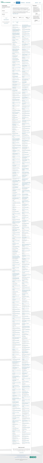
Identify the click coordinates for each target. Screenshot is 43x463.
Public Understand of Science (26, 347)
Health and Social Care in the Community (16, 299)
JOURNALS (18, 2)
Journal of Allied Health (25, 38)
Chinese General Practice (15, 167)
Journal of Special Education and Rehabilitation (26, 157)
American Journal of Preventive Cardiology (15, 73)
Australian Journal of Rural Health (16, 105)
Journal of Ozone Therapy (25, 130)
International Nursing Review (16, 408)
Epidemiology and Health (15, 227)
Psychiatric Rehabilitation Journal (25, 332)
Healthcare (13, 346)
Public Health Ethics (24, 338)
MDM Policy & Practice (25, 232)
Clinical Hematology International (15, 175)
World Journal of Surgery (25, 440)
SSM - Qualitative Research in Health (26, 397)
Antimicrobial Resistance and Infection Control (16, 84)
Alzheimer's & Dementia (15, 46)
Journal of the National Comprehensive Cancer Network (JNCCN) (25, 198)
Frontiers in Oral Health (15, 262)
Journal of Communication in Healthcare (26, 57)
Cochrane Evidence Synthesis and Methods (16, 190)
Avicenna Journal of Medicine (16, 110)
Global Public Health (15, 291)
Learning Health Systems (25, 223)
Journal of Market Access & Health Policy (25, 103)
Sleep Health (24, 383)
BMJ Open (13, 131)
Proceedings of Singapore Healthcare (25, 324)
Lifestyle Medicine (24, 225)
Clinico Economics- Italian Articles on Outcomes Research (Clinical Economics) (16, 181)
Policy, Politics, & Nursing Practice (25, 308)
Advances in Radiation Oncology (15, 40)
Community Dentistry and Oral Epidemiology (16, 195)
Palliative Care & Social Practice (25, 283)
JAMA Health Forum (15, 424)
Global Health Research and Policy (16, 286)
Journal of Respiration (25, 152)
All (17, 22)
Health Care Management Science (15, 302)
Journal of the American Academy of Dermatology (25, 172)
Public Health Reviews (25, 345)
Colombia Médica (14, 192)
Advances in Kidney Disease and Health (16, 37)
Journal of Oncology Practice (26, 128)
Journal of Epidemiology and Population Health (26, 65)
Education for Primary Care (16, 219)
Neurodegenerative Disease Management (26, 258)
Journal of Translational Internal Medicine (25, 204)
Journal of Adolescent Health (26, 31)
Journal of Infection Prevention (26, 94)
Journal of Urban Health (25, 207)
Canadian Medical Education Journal (16, 159)
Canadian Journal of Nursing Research (16, 156)
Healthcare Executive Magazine (15, 349)
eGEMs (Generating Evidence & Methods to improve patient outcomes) (16, 222)
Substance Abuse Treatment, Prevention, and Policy (26, 403)
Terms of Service (21, 457)
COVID (13, 200)
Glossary (24, 457)
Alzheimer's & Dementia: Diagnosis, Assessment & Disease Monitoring (15, 50)
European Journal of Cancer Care (16, 235)
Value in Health (24, 431)
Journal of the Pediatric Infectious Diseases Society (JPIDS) (26, 201)
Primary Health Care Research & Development (26, 321)
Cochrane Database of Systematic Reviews (15, 187)
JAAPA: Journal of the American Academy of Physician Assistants (16, 421)
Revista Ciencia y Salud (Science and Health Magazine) (26, 364)
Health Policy (14, 325)
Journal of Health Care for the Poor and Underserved (26, 79)
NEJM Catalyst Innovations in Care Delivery (26, 255)
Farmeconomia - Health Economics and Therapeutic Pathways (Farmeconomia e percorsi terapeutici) (16, 256)
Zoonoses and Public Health (26, 442)
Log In (40, 2)
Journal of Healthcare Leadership (25, 92)
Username (2, 10)
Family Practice (14, 253)
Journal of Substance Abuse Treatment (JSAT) (26, 160)
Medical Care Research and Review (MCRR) (25, 237)
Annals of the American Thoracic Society (15, 81)
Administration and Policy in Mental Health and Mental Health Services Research (16, 34)
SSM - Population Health (25, 394)
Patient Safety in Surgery (25, 296)
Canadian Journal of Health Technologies (16, 150)
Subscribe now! (15, 13)
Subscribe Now (6, 23)
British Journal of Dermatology (16, 145)
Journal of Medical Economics (26, 105)
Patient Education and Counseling (25, 294)
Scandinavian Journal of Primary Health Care (25, 376)
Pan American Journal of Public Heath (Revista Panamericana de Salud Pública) (26, 290)
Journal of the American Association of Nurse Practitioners (25, 179)
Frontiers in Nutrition (15, 260)
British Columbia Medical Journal (15, 142)
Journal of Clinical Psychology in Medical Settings (26, 54)
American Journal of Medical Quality (16, 70)
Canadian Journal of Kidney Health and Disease (16, 153)
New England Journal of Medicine (25, 261)
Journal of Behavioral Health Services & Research (26, 44)
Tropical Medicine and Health (26, 427)
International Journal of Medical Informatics (16, 392)
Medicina (23, 242)
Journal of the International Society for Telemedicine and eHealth (26, 191)
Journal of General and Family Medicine (26, 76)
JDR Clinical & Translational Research (16, 431)
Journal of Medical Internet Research (25, 108)
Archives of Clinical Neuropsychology (15, 90)
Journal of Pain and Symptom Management (26, 133)
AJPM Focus (14, 44)
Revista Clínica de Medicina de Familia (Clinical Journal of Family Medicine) (26, 368)
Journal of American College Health (26, 41)
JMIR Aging (13, 433)
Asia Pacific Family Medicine (16, 97)
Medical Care (24, 234)
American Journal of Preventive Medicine (15, 76)
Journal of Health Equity (25, 86)
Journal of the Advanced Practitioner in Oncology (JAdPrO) (25, 169)
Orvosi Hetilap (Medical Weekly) (25, 280)
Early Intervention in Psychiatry (15, 217)
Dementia (13, 204)
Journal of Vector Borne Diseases (25, 210)
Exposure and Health (15, 248)
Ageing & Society (14, 42)
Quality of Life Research (25, 356)
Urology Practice (24, 429)
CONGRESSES (23, 2)
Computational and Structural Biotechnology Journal (16, 198)
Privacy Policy (16, 457)
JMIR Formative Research (15, 435)
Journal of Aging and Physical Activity (26, 36)
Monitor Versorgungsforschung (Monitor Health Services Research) (26, 245)
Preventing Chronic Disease (26, 318)
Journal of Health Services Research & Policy (25, 89)
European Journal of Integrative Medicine (16, 238)
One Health (23, 272)
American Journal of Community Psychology (15, 59)
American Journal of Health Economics (16, 62)
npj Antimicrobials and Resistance (25, 266)
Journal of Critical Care (25, 62)
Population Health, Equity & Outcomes (25, 313)
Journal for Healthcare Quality (26, 29)
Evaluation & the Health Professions (15, 244)
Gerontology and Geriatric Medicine (15, 271)
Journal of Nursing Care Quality (26, 126)
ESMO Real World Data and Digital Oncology (16, 230)
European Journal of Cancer (16, 232)
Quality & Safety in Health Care (26, 354)
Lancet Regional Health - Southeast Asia (25, 220)
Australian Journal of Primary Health (16, 102)
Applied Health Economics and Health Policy (16, 87)
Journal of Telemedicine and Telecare (26, 163)
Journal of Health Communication (24, 82)
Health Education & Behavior (16, 311)
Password (2, 14)
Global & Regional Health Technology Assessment (15, 278)
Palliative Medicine (24, 285)
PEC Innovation (24, 298)
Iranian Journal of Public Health (16, 415)
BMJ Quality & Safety (15, 133)
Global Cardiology (14, 283)
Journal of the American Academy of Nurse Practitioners (25, 176)
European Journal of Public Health (16, 241)
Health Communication (15, 304)
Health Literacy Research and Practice (16, 321)
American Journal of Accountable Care (15, 56)
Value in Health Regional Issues (26, 433)
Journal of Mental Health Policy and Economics (26, 120)
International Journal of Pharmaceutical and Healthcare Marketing (16, 399)
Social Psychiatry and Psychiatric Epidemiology (25, 392)
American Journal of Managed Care (16, 67)
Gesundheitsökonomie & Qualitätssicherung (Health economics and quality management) (16, 274)
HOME (14, 2)
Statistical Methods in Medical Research (26, 400)
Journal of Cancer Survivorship (26, 46)
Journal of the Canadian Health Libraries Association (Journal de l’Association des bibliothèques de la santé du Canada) (26, 184)
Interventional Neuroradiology (16, 410)
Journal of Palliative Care (25, 135)
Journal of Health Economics (26, 84)
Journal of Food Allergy (25, 73)
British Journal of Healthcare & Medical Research (16, 147)
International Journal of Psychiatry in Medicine (15, 402)
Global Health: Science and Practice (16, 289)
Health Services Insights (15, 340)
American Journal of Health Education (16, 64)
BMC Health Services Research (16, 121)
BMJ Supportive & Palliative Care (16, 136)
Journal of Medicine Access (25, 115)
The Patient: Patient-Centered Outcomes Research (26, 420)
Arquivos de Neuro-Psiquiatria (16, 92)
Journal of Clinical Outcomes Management (26, 49)
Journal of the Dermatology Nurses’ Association (25, 188)
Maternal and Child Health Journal (25, 228)
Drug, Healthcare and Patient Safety (16, 214)
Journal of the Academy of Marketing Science (25, 166)
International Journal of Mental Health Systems (16, 395)
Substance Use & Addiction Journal (25, 406)
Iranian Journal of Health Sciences (15, 413)
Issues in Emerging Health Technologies (15, 418)
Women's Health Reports (25, 438)
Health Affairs (14, 293)
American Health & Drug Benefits (15, 53)
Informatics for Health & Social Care (16, 370)
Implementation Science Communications (15, 367)
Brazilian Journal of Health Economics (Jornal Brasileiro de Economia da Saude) (16, 139)
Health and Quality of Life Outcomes (15, 296)
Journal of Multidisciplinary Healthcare (25, 123)
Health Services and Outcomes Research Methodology (16, 338)
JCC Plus (13, 426)
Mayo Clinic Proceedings (25, 230)
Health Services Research (15, 342)
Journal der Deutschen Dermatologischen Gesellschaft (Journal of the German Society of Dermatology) (26, 26)
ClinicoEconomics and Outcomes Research (15, 184)
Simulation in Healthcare (25, 381)
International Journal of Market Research (16, 389)
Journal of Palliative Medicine (26, 137)
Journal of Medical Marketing (26, 110)
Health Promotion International (16, 330)
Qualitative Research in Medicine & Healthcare (25, 352)
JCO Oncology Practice (15, 428)
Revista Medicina (24, 370)
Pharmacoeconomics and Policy (25, 303)
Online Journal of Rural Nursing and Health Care (26, 275)
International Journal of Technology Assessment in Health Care (16, 405)
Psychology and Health (25, 334)
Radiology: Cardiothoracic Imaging (25, 359)
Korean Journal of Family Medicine (25, 212)
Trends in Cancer (24, 425)
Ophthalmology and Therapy (26, 277)
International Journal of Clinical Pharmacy (16, 373)
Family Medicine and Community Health (15, 251)
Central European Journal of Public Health (16, 165)
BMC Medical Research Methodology (15, 124)
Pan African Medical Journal (26, 287)
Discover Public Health (15, 211)
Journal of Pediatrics (25, 142)
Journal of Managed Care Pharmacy (25, 100)
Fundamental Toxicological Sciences (16, 265)
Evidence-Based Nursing (15, 246)
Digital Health (14, 209)
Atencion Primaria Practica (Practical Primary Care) (16, 99)
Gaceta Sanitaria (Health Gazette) (15, 268)
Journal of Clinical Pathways (26, 51)
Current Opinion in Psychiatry (16, 202)
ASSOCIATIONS (28, 2)
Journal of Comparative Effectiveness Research (25, 60)
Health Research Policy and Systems (16, 335)
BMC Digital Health (15, 117)
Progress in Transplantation (26, 329)
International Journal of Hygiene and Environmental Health (16, 386)
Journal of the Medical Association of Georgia (25, 194)
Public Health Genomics (25, 340)
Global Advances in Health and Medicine (16, 281)
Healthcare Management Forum (15, 354)
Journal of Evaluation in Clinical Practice (26, 68)
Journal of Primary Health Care (26, 150)
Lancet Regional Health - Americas (25, 218)
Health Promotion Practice (16, 332)
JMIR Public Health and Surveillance (15, 440)
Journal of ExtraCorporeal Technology (25, 71)
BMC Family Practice (15, 119)
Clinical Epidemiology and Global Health (15, 172)
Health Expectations (15, 315)
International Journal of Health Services (16, 383)
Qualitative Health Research (26, 349)
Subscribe (36, 2)
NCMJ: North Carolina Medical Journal (26, 250)
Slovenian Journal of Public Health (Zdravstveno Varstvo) (26, 386)
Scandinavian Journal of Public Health (26, 379)
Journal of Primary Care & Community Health (25, 147)
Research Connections (25, 361)
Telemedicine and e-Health (25, 410)
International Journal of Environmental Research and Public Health (16, 377)
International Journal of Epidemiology (15, 380)
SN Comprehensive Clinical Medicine (25, 389)
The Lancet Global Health (25, 412)
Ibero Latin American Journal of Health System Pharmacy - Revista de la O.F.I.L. (16, 362)
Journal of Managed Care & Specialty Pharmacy (25, 97)
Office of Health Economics (25, 271)
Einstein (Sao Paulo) (15, 225)
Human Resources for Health (16, 359)
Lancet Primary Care (25, 215)
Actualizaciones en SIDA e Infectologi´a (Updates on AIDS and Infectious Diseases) (16, 30)
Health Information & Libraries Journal (16, 318)
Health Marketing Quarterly (16, 323)
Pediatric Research (24, 300)
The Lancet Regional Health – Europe (26, 415)
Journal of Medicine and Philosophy (25, 118)
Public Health (24, 336)
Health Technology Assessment (16, 344)
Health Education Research (16, 313)
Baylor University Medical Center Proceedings (15, 113)
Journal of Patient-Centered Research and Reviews (26, 140)
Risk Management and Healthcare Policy (25, 373)
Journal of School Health (25, 154)
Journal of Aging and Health (26, 33)
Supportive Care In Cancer (25, 408)
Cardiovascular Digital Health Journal (16, 162)
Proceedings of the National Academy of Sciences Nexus (26, 326)
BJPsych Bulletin (14, 115)
